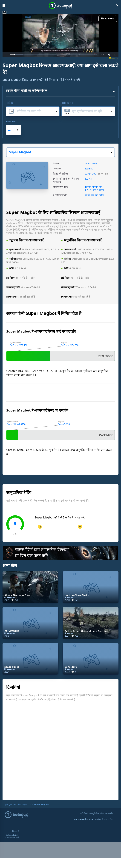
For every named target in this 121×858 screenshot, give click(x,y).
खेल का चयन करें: (60, 152)
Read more (107, 18)
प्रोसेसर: (9, 102)
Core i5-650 (64, 424)
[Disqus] (60, 753)
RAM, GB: (11, 121)
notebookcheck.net (84, 819)
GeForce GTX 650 (69, 345)
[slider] (53, 54)
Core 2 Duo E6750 (16, 424)
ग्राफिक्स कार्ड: (67, 102)
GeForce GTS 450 (18, 345)
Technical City (60, 5)
